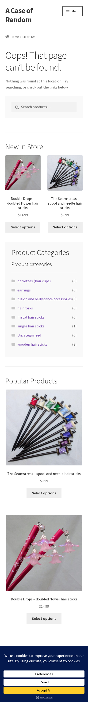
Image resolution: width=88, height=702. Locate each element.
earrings (24, 290)
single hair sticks (30, 326)
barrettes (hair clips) (34, 281)
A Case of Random (19, 15)
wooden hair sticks (32, 344)
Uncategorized (29, 335)
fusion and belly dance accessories (44, 299)
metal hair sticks (30, 317)
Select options (23, 227)
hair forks (25, 308)
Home (15, 37)
